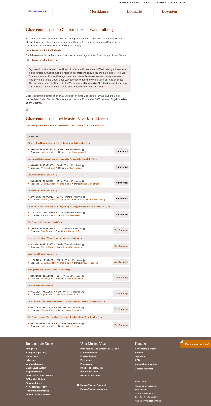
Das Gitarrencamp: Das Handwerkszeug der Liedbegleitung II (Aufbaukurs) (64, 317)
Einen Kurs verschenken (38, 394)
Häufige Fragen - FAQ (37, 352)
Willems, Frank (48, 168)
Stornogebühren (34, 383)
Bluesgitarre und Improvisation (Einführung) (49, 270)
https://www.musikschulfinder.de (43, 50)
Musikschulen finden (90, 375)
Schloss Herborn (74, 168)
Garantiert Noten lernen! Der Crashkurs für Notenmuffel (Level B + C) (61, 159)
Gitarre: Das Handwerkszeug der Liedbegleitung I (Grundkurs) (58, 143)
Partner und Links (89, 371)
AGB (172, 2)
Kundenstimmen (88, 352)
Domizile (134, 11)
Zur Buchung (121, 230)
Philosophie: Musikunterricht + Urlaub (99, 348)
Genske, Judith (48, 184)
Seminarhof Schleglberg (93, 199)
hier (101, 86)
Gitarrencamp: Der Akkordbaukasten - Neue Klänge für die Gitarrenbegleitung (65, 301)
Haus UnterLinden (90, 184)
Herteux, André (48, 152)
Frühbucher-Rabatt (35, 379)
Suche (182, 2)
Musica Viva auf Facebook (93, 385)
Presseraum (86, 364)
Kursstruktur (32, 356)
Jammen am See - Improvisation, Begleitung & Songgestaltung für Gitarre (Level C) (68, 206)
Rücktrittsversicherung (37, 390)
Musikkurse (99, 11)
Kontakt (147, 2)
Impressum (160, 2)
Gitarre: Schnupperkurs (39, 285)
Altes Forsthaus (71, 294)
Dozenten (169, 11)
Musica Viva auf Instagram (93, 389)
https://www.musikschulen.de (42, 60)
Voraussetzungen (34, 364)
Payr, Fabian (46, 231)
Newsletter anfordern (129, 2)
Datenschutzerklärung (146, 364)
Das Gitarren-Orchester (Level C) (44, 222)
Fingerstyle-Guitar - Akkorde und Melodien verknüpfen (54, 238)
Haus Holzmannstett (76, 152)
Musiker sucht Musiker (91, 368)
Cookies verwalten (144, 368)
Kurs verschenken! (197, 344)
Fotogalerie (31, 348)
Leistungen (31, 360)
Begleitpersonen (34, 371)
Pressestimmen (88, 356)
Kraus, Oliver (47, 215)
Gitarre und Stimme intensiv (41, 175)
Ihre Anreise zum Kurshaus (39, 375)
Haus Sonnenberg (73, 247)
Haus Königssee (90, 263)
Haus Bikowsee (72, 215)
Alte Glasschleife (72, 231)
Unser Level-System (36, 368)
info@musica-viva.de (150, 401)
